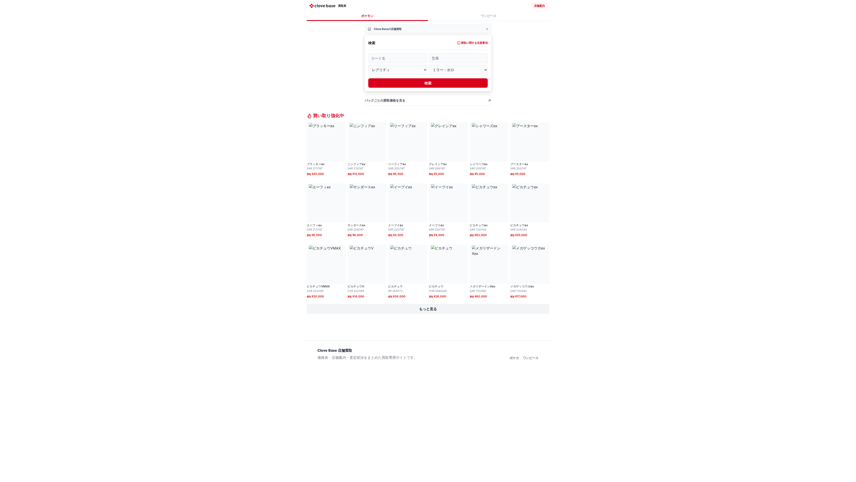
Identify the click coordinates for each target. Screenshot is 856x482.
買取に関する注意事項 (474, 42)
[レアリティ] (397, 70)
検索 (428, 83)
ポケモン (367, 16)
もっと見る (428, 309)
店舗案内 (539, 5)
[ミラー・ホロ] (458, 70)
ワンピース (488, 16)
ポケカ (514, 358)
